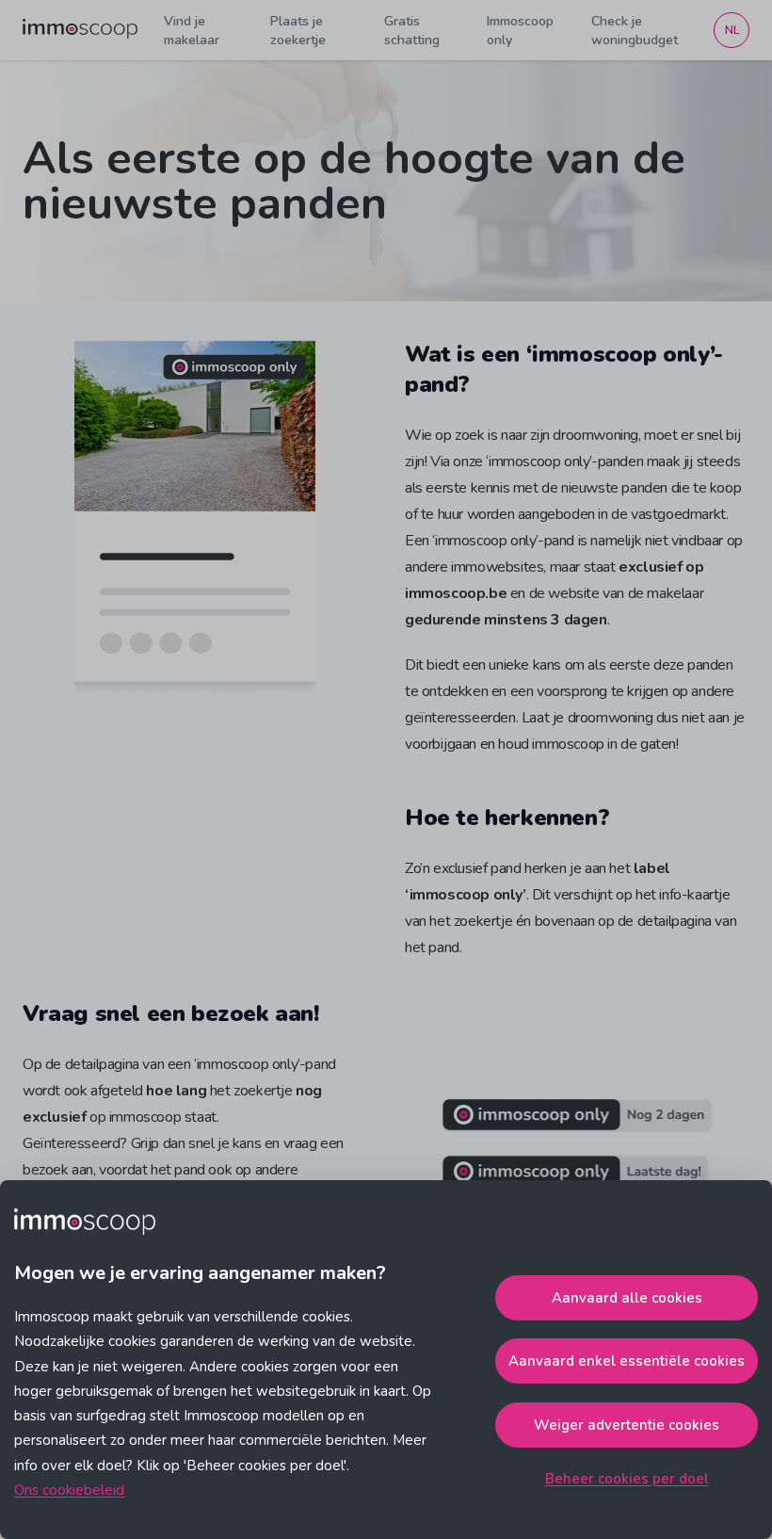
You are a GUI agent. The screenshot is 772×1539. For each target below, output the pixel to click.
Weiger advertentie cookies (626, 1425)
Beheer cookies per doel (627, 1478)
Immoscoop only (520, 30)
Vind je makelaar (191, 30)
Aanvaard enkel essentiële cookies (626, 1361)
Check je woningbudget (634, 30)
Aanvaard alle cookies (627, 1297)
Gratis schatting (412, 30)
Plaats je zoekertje (298, 30)
